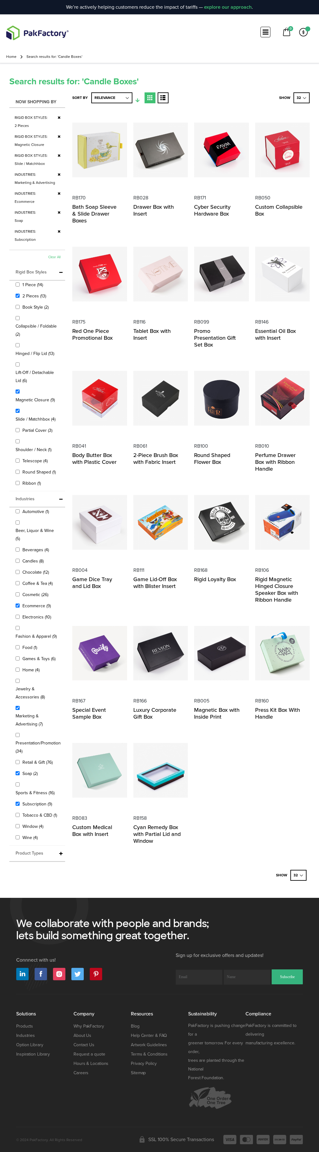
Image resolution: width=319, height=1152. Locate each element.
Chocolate (36, 572)
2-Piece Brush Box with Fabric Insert (155, 458)
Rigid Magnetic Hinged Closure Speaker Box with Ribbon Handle (276, 589)
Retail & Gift (38, 762)
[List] (163, 97)
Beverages (36, 550)
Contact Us (84, 1044)
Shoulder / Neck (34, 449)
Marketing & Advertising (34, 720)
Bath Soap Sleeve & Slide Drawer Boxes (94, 213)
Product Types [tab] (29, 853)
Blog (135, 1026)
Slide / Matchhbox (36, 419)
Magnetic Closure (36, 400)
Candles (33, 561)
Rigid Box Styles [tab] (31, 272)
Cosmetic (36, 594)
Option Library (29, 1044)
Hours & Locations (91, 1063)
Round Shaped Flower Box (212, 458)
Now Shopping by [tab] (36, 102)
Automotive (36, 511)
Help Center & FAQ (149, 1035)
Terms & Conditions (149, 1054)
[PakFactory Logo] (37, 33)
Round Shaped (39, 472)
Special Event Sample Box (89, 713)
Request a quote (89, 1054)
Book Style (36, 307)
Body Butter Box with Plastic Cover (94, 458)
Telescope (35, 461)
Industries (25, 1035)
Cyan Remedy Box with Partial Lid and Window (157, 834)
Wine (30, 837)
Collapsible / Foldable (36, 330)
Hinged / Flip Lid (36, 353)
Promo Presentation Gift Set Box (215, 338)
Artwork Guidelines (149, 1044)
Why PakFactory (89, 1026)
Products (24, 1026)
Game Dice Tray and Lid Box (92, 583)
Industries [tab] (25, 498)
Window (33, 826)
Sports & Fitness (36, 792)
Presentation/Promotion (38, 747)
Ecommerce (37, 606)
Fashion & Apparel (37, 636)
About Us (82, 1035)
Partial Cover (38, 430)
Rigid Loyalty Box (215, 579)
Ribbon (32, 483)
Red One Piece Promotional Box (92, 334)
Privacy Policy (144, 1063)
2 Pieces (35, 296)
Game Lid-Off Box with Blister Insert (155, 583)
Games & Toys (39, 658)
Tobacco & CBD (40, 815)
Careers (81, 1072)
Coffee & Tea (38, 583)
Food (30, 647)
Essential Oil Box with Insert (275, 334)
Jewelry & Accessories (35, 693)
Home (11, 56)
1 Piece (33, 284)
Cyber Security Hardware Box (212, 210)
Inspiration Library (33, 1054)
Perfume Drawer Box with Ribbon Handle (275, 462)
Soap (30, 773)
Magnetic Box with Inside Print (217, 713)
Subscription (38, 804)
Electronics (37, 617)
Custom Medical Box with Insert (92, 830)
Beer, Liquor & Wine (35, 534)
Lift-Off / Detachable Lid (35, 376)
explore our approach (228, 7)
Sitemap (138, 1072)
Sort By (80, 98)
